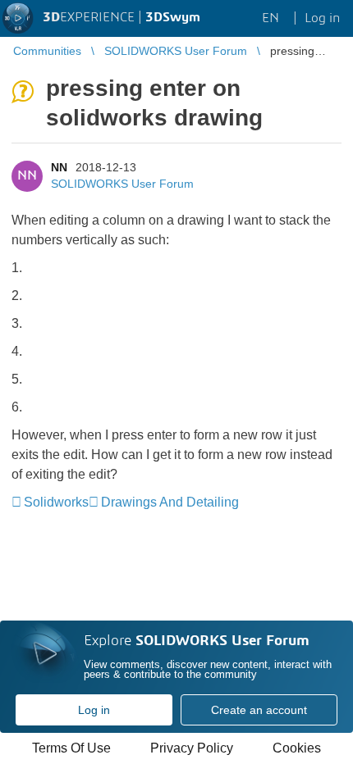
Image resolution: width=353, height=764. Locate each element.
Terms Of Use (71, 748)
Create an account (259, 709)
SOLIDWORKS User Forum (122, 183)
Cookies (297, 748)
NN (59, 167)
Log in (94, 709)
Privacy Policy (191, 748)
